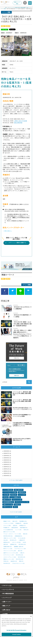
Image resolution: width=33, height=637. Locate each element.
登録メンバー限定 (17, 3)
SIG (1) (15, 507)
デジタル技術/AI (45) (8, 529)
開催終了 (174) (6, 521)
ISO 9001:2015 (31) (8, 536)
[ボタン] (30, 3)
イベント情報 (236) (7, 489)
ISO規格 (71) (6, 527)
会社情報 (5, 614)
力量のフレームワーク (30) (9, 538)
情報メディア (28, 7)
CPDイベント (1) (7, 507)
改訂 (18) (20, 550)
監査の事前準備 (18, 122)
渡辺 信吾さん (8, 231)
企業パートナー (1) (7, 504)
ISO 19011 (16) (19, 555)
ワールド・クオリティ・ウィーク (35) (12, 533)
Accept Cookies (16, 634)
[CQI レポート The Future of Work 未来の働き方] (16, 351)
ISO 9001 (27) (13, 540)
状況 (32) (25, 533)
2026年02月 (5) (7, 464)
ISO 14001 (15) (21, 557)
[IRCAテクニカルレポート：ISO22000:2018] (16, 371)
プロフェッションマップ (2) (22, 502)
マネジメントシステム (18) (9, 550)
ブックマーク (28, 293)
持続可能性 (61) (23, 527)
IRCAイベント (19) (7, 548)
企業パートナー (7, 601)
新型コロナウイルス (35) (9, 531)
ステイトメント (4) (17, 499)
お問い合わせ (6, 609)
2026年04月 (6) (7, 460)
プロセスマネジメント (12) (18, 563)
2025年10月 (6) (7, 473)
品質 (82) (15, 525)
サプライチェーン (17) (8, 555)
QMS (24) (5, 544)
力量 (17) (22, 552)
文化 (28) (5, 540)
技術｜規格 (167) (19, 489)
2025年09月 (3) (7, 475)
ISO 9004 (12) (6, 563)
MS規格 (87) (18, 523)
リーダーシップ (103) (8, 523)
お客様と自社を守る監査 (20, 121)
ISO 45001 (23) (22, 544)
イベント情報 (3, 8)
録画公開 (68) (15, 527)
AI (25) (24, 542)
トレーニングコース (8, 589)
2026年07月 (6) (7, 453)
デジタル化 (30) (21, 538)
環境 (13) (21, 561)
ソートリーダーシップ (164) (9, 492)
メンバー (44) (18, 529)
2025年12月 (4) (7, 469)
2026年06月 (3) (7, 455)
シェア (4, 293)
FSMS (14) (5, 561)
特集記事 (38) (22, 492)
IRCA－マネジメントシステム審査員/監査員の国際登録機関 (15, 7)
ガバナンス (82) (7, 525)
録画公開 (8, 26)
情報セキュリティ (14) (8, 559)
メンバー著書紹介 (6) (15, 497)
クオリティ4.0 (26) (16, 542)
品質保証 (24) (13, 544)
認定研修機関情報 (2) (8, 502)
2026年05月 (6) (7, 457)
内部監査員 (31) (18, 536)
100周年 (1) (17, 504)
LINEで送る (4, 29)
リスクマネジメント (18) (20, 548)
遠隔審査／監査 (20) (18, 546)
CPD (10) (5, 497)
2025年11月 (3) (7, 471)
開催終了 (3, 26)
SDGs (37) (26, 529)
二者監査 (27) (22, 540)
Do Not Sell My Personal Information (16, 630)
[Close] (31, 616)
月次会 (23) (13, 494)
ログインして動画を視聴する (17, 242)
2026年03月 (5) (7, 462)
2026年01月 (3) (7, 466)
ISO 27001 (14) (19, 559)
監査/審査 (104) (23, 521)
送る (20, 293)
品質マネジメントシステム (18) (10, 552)
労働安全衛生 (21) (7, 546)
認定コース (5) (6, 499)
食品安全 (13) (14, 561)
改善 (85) (26, 523)
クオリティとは (7, 585)
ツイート (12, 293)
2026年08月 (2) (7, 451)
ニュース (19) (22, 494)
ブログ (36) (6, 494)
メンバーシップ (7, 597)
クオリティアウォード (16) (9, 557)
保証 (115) (15, 521)
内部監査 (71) (22, 525)
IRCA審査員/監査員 (8, 593)
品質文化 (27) (6, 542)
